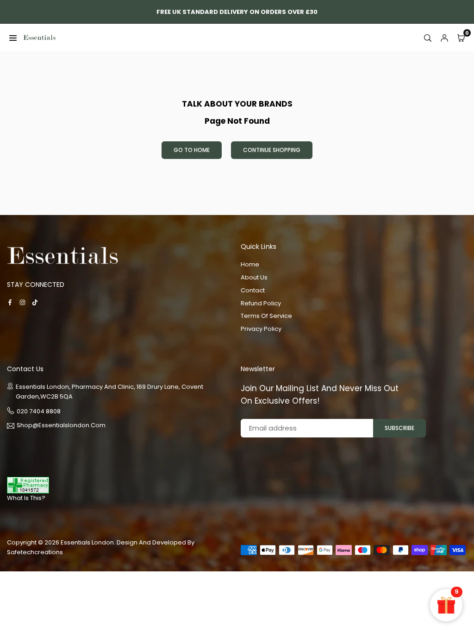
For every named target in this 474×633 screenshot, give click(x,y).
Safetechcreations (35, 552)
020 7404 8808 (39, 411)
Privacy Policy (261, 328)
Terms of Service (266, 315)
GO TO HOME (192, 150)
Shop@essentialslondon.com (61, 426)
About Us (254, 277)
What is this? (26, 498)
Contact (253, 290)
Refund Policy (261, 303)
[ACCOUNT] (444, 37)
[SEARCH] (427, 37)
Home (250, 264)
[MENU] (13, 37)
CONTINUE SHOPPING (271, 150)
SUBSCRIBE (399, 428)
